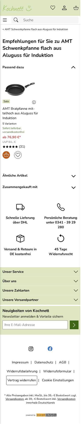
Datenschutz (43, 362)
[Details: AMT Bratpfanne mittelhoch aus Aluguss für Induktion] (6, 101)
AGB (62, 362)
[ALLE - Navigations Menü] (5, 20)
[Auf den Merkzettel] (18, 155)
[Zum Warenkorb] (76, 7)
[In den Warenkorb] (6, 155)
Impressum (20, 362)
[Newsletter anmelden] (74, 324)
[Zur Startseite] (17, 8)
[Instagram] (31, 349)
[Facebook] (50, 349)
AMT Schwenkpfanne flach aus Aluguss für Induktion (36, 29)
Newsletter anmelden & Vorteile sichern (32, 316)
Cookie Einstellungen (58, 380)
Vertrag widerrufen (21, 380)
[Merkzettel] (52, 7)
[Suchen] (17, 20)
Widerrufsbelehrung (22, 371)
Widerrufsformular (57, 371)
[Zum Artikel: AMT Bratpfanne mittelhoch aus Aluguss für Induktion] (20, 89)
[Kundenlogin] (64, 7)
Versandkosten (15, 399)
